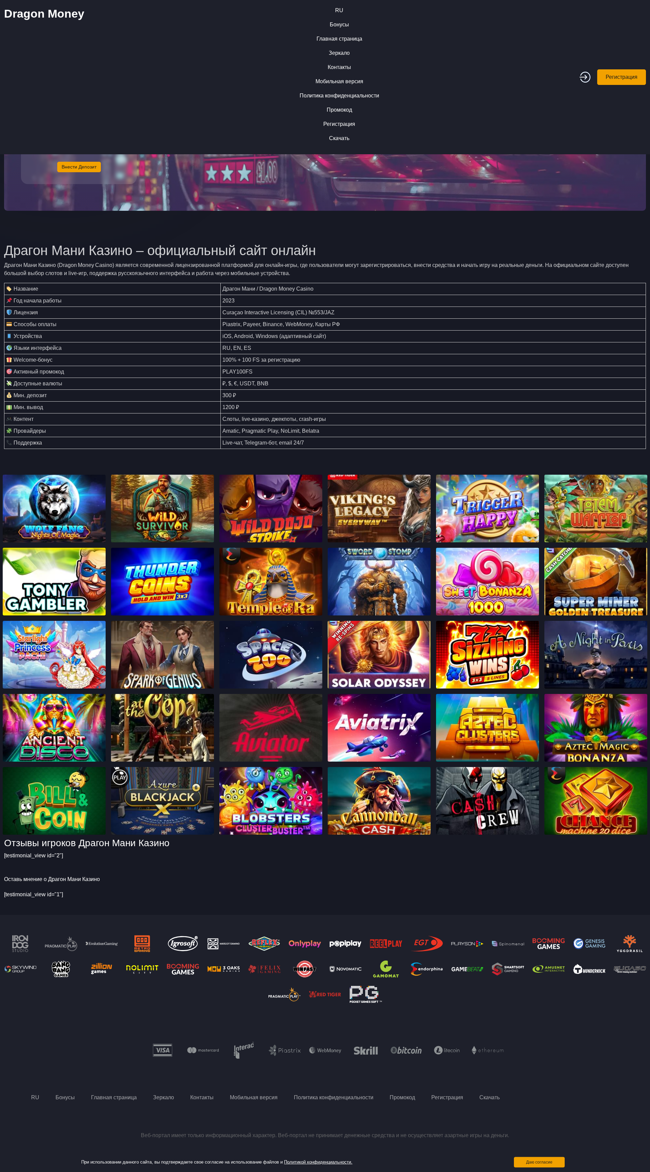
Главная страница (339, 39)
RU (339, 10)
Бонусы (339, 24)
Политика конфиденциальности (339, 95)
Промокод (339, 110)
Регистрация (339, 124)
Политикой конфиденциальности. (318, 1162)
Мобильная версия (339, 81)
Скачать (339, 138)
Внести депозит (79, 167)
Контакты (339, 67)
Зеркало (339, 53)
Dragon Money (44, 13)
